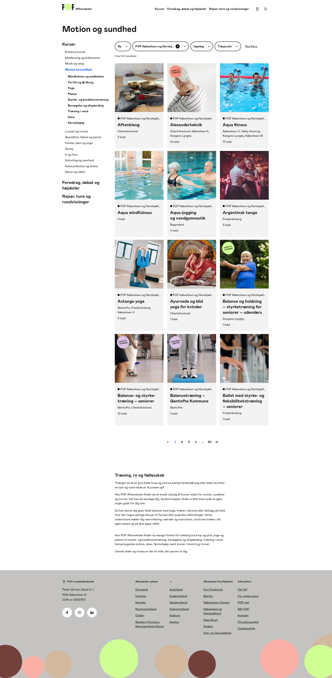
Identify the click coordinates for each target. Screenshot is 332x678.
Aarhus (174, 622)
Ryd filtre (251, 46)
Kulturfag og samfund (79, 160)
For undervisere (248, 596)
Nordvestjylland (145, 609)
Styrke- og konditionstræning (88, 99)
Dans (71, 117)
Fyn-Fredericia (213, 589)
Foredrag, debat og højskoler (186, 9)
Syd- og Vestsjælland (217, 633)
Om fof (242, 589)
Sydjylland (176, 589)
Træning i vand (78, 111)
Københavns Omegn (216, 602)
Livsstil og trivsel (76, 131)
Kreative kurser (75, 52)
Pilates (72, 94)
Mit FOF (243, 609)
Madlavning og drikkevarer (82, 58)
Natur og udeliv (75, 172)
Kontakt (243, 615)
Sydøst (208, 626)
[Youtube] (79, 612)
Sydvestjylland (179, 609)
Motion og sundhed (78, 69)
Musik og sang (74, 63)
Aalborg (174, 615)
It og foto (71, 154)
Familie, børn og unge (79, 143)
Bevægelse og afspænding (86, 105)
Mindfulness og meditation (86, 76)
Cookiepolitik (246, 628)
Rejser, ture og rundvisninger (229, 9)
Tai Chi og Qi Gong (80, 82)
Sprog (69, 149)
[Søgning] (265, 9)
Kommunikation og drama (81, 166)
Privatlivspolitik (248, 622)
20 (209, 442)
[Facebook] (67, 612)
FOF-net (243, 602)
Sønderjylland (178, 602)
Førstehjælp (76, 123)
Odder (139, 615)
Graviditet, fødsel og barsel (83, 137)
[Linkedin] (92, 612)
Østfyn (208, 596)
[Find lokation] (257, 9)
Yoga (71, 88)
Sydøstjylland (178, 596)
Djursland (141, 589)
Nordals (140, 602)
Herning (140, 596)
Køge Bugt (211, 620)
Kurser (159, 9)
